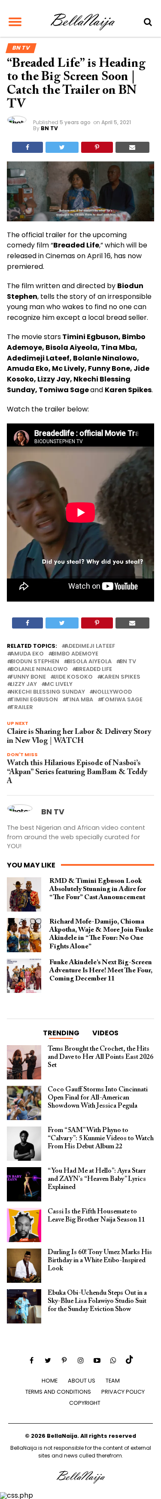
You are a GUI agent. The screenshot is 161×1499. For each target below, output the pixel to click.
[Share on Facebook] (27, 147)
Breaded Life (94, 669)
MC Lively (59, 684)
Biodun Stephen (34, 662)
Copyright (84, 1403)
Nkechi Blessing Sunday (47, 692)
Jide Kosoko (73, 677)
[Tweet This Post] (62, 147)
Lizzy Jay (23, 684)
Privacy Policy (123, 1391)
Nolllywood (112, 692)
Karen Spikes (120, 677)
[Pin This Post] (97, 147)
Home (50, 1380)
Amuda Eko (27, 654)
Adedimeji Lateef (90, 646)
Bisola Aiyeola (89, 662)
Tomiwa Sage (122, 700)
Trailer (21, 707)
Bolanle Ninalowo (39, 669)
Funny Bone (28, 677)
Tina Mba (79, 700)
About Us (81, 1380)
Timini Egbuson (34, 700)
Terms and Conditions (58, 1391)
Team (113, 1380)
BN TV (49, 128)
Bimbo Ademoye (75, 654)
